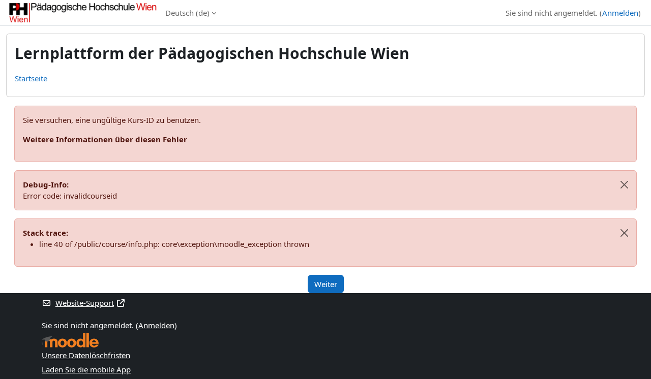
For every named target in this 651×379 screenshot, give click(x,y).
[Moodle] (70, 340)
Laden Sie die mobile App (86, 369)
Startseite (31, 78)
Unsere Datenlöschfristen (86, 355)
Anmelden (620, 13)
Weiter (325, 284)
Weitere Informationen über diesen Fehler (105, 139)
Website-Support (84, 303)
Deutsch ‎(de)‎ (187, 13)
